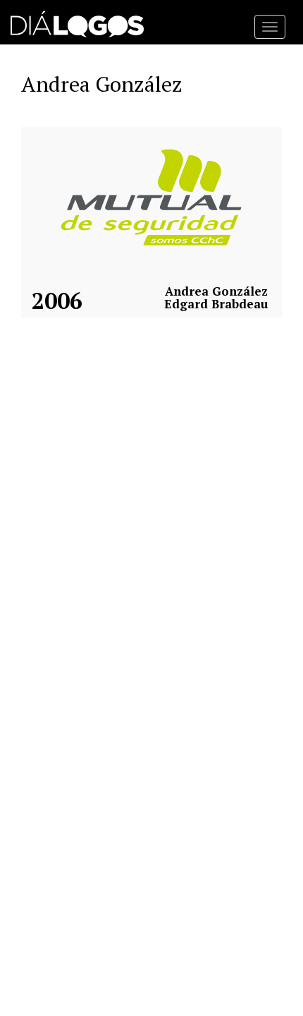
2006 (57, 300)
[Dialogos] (77, 20)
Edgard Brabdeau (216, 304)
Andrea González (216, 291)
